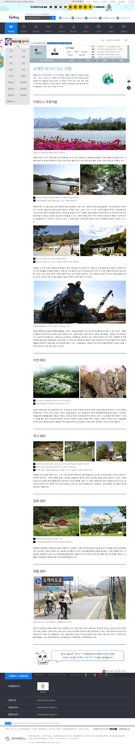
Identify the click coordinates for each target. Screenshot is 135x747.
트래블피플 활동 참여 (69, 729)
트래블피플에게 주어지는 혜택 (57, 675)
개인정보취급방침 (24, 729)
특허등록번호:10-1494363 (82, 736)
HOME (7, 729)
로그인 (88, 2)
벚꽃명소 (47, 14)
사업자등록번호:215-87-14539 (62, 736)
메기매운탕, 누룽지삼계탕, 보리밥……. (109, 54)
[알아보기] (11, 28)
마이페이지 (104, 2)
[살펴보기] (111, 28)
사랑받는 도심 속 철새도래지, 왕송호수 (109, 57)
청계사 (69, 52)
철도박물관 (85, 52)
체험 (121, 60)
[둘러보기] (36, 28)
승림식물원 (82, 55)
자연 (71, 60)
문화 (105, 60)
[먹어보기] (23, 28)
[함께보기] (124, 28)
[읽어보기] (86, 28)
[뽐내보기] (74, 28)
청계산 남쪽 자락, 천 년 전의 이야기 (108, 52)
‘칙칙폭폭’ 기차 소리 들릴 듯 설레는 (109, 46)
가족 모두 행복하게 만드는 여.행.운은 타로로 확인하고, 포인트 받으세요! (36, 723)
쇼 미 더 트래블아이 (31, 14)
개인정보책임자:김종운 (117, 736)
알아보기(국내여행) (113, 40)
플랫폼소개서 (43, 729)
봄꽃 (41, 14)
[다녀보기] (61, 28)
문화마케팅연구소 (34, 736)
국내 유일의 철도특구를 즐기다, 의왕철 (109, 49)
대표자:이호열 (46, 736)
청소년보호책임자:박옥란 (100, 736)
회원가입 (95, 2)
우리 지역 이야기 (46, 60)
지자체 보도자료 (83, 729)
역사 (88, 60)
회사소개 (14, 729)
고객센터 (34, 729)
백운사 (76, 52)
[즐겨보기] (48, 28)
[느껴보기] (99, 28)
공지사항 (8, 723)
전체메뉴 (112, 2)
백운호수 (71, 55)
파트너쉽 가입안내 (55, 729)
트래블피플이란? (39, 675)
